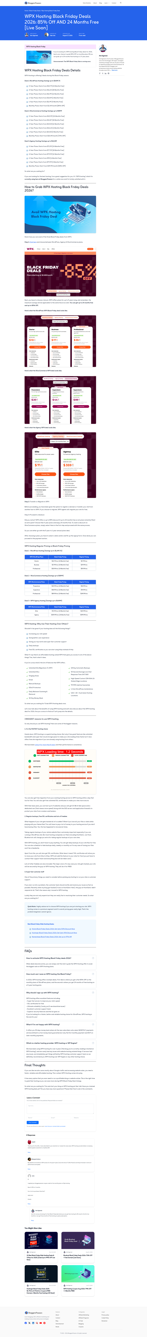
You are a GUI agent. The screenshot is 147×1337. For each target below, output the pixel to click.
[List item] (26, 1323)
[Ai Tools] (81, 1321)
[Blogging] (81, 1324)
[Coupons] (81, 1327)
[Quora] (108, 73)
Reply (29, 1152)
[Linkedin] (105, 73)
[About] (57, 1315)
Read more (114, 70)
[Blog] (57, 1321)
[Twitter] (102, 73)
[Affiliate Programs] (84, 1318)
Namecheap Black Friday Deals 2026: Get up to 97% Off (52, 937)
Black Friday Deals (34, 11)
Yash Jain (52, 35)
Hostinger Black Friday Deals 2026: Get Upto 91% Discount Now (54, 933)
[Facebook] (100, 73)
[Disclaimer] (104, 1321)
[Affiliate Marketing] (84, 1315)
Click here (33, 242)
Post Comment (33, 1122)
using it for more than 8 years (45, 744)
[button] (108, 3)
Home (26, 11)
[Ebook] (57, 1327)
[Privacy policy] (105, 1315)
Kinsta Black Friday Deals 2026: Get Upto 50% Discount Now (53, 929)
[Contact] (58, 1318)
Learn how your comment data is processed (55, 1126)
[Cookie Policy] (105, 1318)
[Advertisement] (60, 1324)
